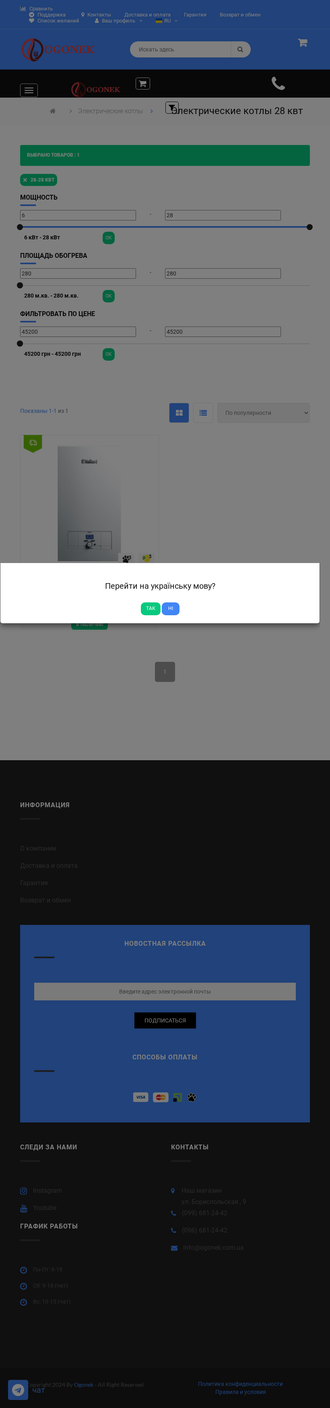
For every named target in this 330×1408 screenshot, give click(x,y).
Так (151, 608)
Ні (171, 608)
